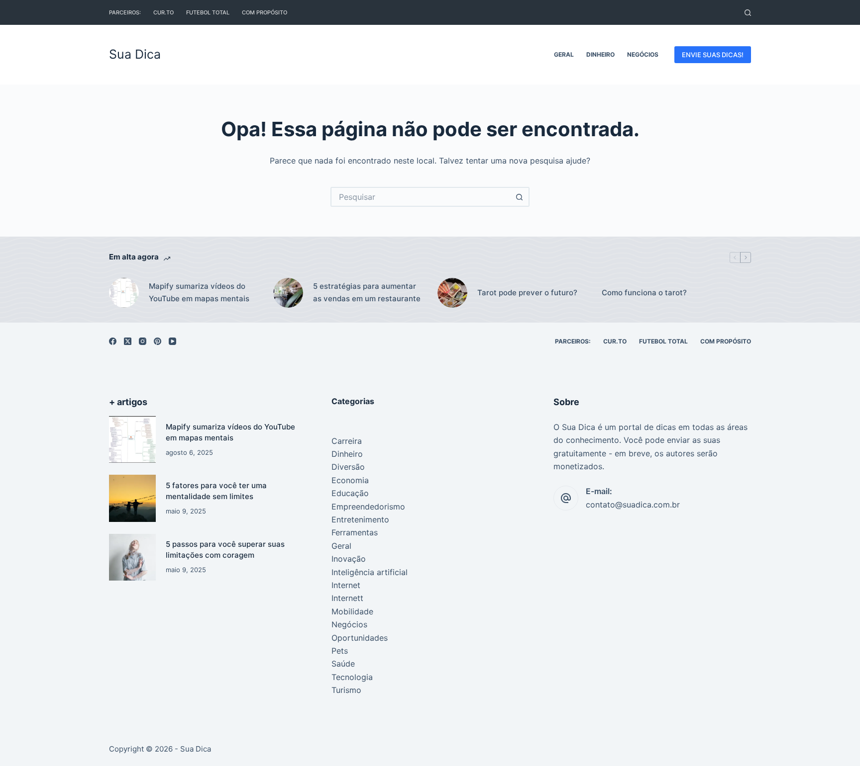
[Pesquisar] (748, 12)
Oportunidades (359, 638)
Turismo (346, 690)
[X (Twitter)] (127, 341)
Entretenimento (360, 519)
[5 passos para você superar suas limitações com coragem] (132, 557)
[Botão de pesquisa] (520, 197)
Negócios (642, 54)
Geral (564, 54)
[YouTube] (172, 341)
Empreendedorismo (368, 506)
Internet (345, 585)
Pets (339, 651)
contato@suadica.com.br (633, 505)
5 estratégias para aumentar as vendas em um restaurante (367, 292)
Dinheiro (600, 54)
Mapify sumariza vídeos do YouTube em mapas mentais (199, 292)
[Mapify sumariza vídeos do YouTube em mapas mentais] (132, 439)
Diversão (348, 467)
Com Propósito (264, 12)
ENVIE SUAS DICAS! (713, 55)
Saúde (343, 664)
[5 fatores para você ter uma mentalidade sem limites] (132, 498)
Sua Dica (135, 54)
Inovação (348, 559)
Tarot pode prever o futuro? (527, 292)
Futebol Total (207, 12)
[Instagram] (142, 341)
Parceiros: (125, 12)
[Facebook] (112, 341)
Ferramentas (354, 532)
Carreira (346, 441)
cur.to (163, 12)
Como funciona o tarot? (644, 292)
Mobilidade (352, 611)
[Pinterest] (157, 341)
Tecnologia (352, 677)
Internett (347, 598)
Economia (350, 480)
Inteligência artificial (369, 572)
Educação (350, 493)
